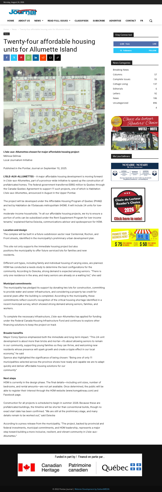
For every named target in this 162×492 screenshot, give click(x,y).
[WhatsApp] (28, 57)
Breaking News (121, 69)
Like (154, 44)
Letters (116, 93)
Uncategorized (120, 102)
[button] (151, 20)
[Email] (50, 57)
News (14, 29)
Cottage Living (120, 83)
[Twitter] (14, 57)
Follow (152, 50)
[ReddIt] (43, 57)
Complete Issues (121, 79)
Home (6, 29)
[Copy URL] (57, 57)
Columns (117, 74)
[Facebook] (6, 57)
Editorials (118, 88)
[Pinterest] (21, 57)
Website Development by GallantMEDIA (92, 489)
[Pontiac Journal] (23, 12)
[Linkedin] (36, 57)
